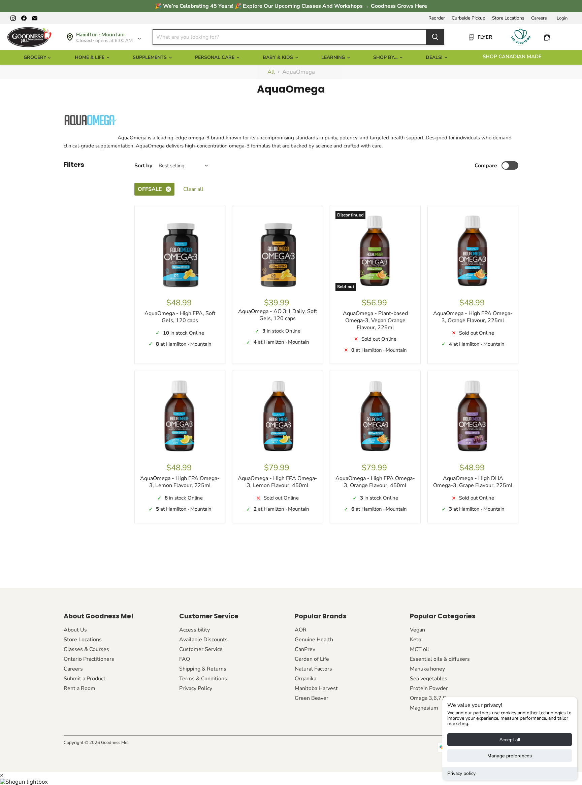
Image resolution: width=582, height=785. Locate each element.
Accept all (509, 739)
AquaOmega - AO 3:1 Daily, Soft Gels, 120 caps (277, 315)
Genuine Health (314, 639)
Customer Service (201, 649)
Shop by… (386, 57)
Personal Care (215, 57)
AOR (300, 630)
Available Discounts (203, 639)
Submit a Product (84, 678)
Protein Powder (429, 688)
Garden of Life (312, 659)
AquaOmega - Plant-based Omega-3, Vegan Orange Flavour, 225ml (375, 320)
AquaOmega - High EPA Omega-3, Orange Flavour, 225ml (473, 317)
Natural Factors (313, 669)
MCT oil (419, 649)
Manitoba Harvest (316, 688)
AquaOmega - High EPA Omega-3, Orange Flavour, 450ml (375, 482)
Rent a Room (79, 688)
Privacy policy (461, 773)
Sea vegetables (428, 678)
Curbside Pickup (468, 18)
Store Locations (508, 18)
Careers (539, 18)
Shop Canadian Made (512, 56)
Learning (333, 57)
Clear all (193, 189)
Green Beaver (311, 698)
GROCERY (36, 57)
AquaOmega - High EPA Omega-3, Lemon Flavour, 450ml (277, 482)
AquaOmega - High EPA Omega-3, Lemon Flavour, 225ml (180, 482)
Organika (305, 678)
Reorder (436, 18)
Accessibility (194, 630)
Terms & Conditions (203, 678)
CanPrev (305, 649)
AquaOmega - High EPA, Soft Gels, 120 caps (180, 317)
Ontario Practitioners (89, 659)
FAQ (184, 659)
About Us (75, 630)
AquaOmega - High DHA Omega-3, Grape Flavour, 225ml (473, 482)
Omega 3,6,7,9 (428, 698)
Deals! (435, 57)
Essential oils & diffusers (440, 659)
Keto (415, 639)
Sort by (143, 166)
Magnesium (424, 708)
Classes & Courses (86, 649)
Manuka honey (427, 669)
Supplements (150, 57)
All (271, 72)
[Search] (435, 37)
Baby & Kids (278, 57)
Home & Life (90, 57)
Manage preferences (509, 755)
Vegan (417, 630)
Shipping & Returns (202, 669)
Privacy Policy (195, 688)
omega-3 (198, 137)
